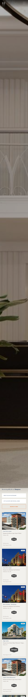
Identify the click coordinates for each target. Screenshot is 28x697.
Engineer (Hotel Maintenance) (9, 677)
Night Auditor (6, 641)
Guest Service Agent (7, 531)
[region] (24, 3)
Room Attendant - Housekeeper (9, 604)
